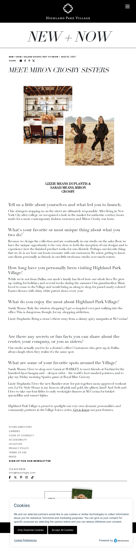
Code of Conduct (21, 435)
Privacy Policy (19, 448)
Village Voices (33, 56)
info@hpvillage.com (22, 472)
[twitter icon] (17, 477)
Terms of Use (18, 452)
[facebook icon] (11, 477)
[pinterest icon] (22, 477)
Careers (14, 431)
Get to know (81, 410)
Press (12, 456)
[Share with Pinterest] (29, 60)
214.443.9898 (17, 469)
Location (15, 443)
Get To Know (50, 56)
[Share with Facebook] (25, 60)
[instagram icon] (28, 477)
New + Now (15, 56)
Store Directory (20, 426)
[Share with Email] (20, 60)
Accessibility (18, 439)
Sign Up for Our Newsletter (30, 460)
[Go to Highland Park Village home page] (68, 11)
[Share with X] (33, 60)
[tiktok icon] (34, 477)
